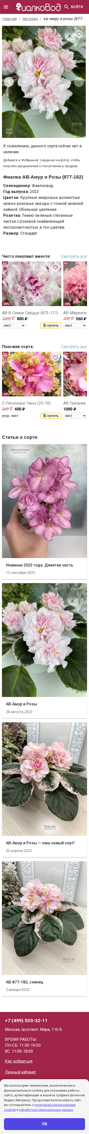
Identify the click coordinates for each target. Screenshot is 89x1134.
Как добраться (18, 1061)
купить (53, 325)
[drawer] (6, 7)
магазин (30, 18)
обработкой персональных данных (46, 1110)
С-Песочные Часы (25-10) (26, 403)
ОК (44, 1124)
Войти (77, 7)
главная (9, 18)
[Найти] (66, 7)
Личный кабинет (20, 1072)
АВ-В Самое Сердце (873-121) (30, 313)
